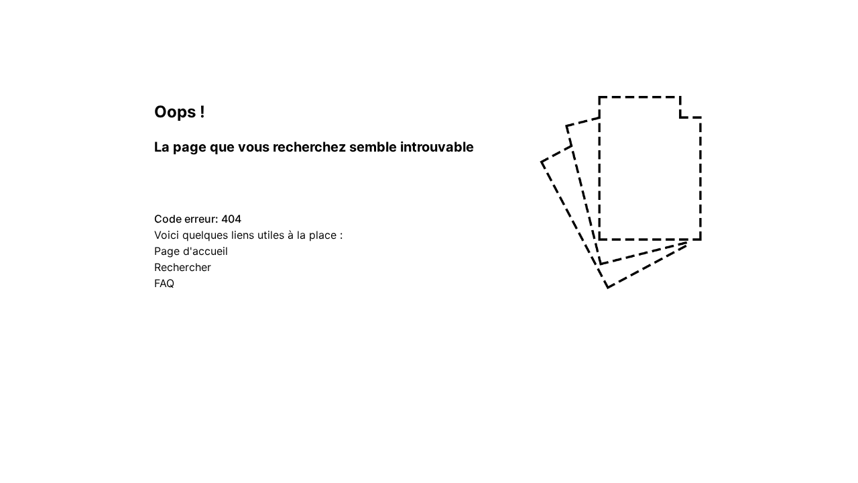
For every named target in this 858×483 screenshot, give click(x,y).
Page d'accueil (191, 251)
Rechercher (182, 267)
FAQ (164, 283)
